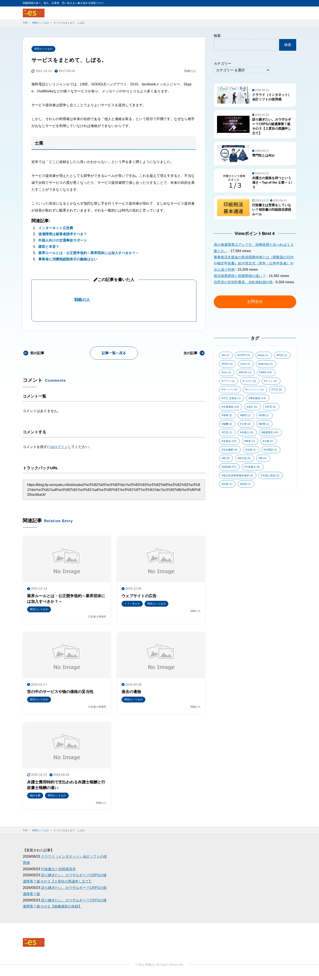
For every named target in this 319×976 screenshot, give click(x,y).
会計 (252, 406)
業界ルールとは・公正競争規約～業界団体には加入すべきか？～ (88, 253)
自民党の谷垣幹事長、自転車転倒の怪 (243, 282)
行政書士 (253, 466)
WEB (266, 372)
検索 (217, 35)
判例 (264, 415)
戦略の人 (82, 299)
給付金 (245, 458)
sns (227, 372)
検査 (250, 441)
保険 (227, 415)
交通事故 (231, 406)
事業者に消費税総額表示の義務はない (67, 259)
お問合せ (255, 301)
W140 (245, 372)
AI (226, 355)
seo (246, 363)
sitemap (266, 363)
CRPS (244, 355)
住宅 (271, 406)
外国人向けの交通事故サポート (62, 240)
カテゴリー (222, 63)
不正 (277, 389)
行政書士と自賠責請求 (58, 869)
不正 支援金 (232, 398)
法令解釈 (230, 449)
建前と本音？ (48, 246)
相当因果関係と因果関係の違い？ (240, 276)
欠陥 (268, 441)
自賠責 (229, 466)
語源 (246, 484)
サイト (271, 381)
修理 (246, 415)
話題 (227, 484)
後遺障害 (270, 432)
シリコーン (255, 389)
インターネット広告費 (55, 228)
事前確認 (258, 398)
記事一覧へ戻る (114, 353)
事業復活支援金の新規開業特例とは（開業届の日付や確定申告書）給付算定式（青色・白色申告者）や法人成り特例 (254, 263)
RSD (228, 363)
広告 (227, 432)
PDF (282, 355)
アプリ (229, 381)
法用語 (271, 449)
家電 (264, 423)
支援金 (229, 441)
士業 (246, 423)
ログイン (61, 447)
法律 (251, 449)
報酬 (227, 423)
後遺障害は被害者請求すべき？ (62, 234)
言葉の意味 (270, 475)
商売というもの (43, 48)
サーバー (230, 389)
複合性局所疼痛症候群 (238, 475)
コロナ (250, 381)
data (263, 355)
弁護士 (247, 432)
